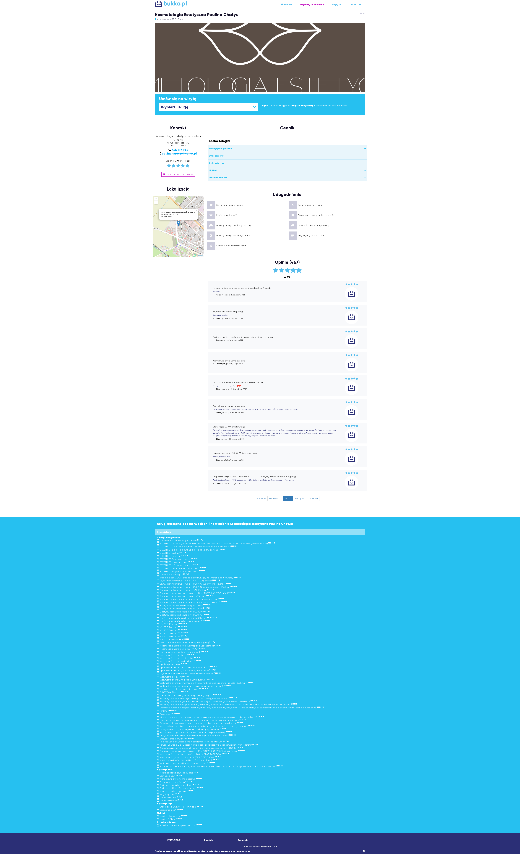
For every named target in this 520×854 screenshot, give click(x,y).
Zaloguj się (336, 4)
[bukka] (190, 4)
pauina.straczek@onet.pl (179, 153)
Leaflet (200, 255)
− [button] (156, 202)
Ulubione (287, 4)
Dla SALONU (356, 4)
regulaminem (242, 851)
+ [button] (156, 198)
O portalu (208, 840)
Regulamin (243, 840)
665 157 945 (180, 150)
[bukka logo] (174, 840)
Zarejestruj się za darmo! (311, 4)
